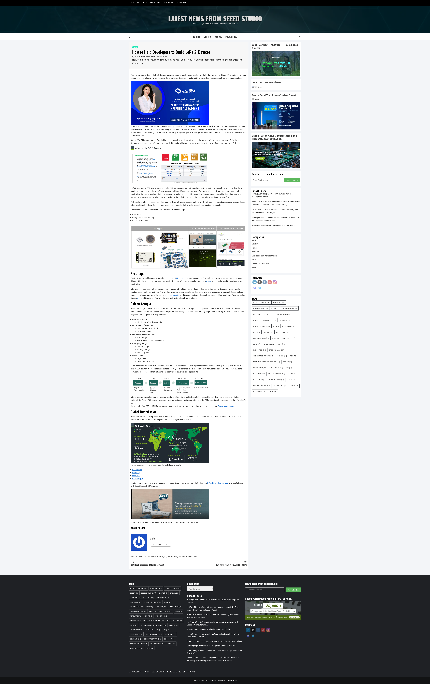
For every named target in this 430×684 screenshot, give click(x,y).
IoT (165, 557)
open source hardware (263, 356)
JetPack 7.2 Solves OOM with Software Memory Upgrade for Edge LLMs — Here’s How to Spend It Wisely (275, 203)
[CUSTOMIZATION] (291, 2)
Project (287, 362)
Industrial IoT (269, 320)
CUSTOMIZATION (154, 3)
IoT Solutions (288, 326)
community (279, 302)
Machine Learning (261, 338)
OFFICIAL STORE (134, 3)
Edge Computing (290, 308)
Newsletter (268, 344)
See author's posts (161, 544)
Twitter (196, 36)
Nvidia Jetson (259, 350)
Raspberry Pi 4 (276, 368)
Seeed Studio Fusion (260, 264)
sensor (291, 380)
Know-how (256, 252)
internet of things (261, 326)
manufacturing (191, 557)
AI (255, 302)
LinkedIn (207, 36)
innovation (284, 320)
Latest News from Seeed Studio (215, 18)
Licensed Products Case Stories (264, 256)
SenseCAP (258, 380)
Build (254, 240)
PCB (293, 356)
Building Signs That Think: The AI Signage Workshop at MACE (211, 646)
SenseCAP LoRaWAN (275, 380)
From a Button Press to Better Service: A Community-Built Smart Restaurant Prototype (275, 211)
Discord (218, 36)
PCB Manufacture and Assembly (266, 362)
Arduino (265, 302)
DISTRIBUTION (181, 3)
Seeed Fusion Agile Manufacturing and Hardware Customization (274, 137)
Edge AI (275, 308)
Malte (137, 56)
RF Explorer (137, 469)
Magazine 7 (222, 680)
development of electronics (145, 557)
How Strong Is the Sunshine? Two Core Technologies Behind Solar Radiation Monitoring (213, 635)
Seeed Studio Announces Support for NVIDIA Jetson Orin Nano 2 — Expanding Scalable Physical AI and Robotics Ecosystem (214, 659)
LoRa (169, 557)
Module (179, 278)
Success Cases (280, 386)
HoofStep (136, 472)
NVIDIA (281, 344)
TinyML (294, 386)
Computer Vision (260, 308)
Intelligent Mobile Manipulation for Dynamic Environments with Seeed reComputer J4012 (275, 219)
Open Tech (282, 356)
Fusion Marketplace (226, 406)
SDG (289, 368)
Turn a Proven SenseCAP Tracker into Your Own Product (274, 225)
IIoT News (160, 557)
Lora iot (174, 557)
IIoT (256, 320)
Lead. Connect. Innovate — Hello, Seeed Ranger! (275, 46)
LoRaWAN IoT (282, 332)
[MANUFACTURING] (295, 2)
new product (289, 338)
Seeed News (259, 374)
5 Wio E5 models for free (217, 483)
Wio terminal (259, 392)
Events (257, 314)
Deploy (255, 244)
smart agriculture (261, 386)
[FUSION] (286, 2)
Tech (254, 267)
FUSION (144, 3)
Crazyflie (136, 475)
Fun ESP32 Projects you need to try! (231, 563)
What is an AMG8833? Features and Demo (147, 563)
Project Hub (231, 36)
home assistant (283, 314)
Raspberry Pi (259, 368)
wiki (139, 298)
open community (172, 295)
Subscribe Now (292, 180)
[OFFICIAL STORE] (282, 2)
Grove (209, 281)
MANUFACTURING (168, 3)
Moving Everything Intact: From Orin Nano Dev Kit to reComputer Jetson (272, 195)
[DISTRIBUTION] (299, 2)
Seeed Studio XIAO (276, 374)
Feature (255, 248)
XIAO (273, 392)
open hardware (276, 350)
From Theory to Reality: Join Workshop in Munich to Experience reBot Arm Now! (214, 652)
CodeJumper (137, 478)
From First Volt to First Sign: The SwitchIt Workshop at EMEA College (214, 641)
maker (275, 338)
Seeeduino (293, 374)
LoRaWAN (181, 557)
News (135, 47)
